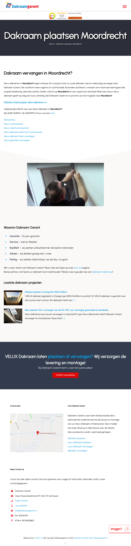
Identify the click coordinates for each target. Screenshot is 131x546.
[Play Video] (65, 184)
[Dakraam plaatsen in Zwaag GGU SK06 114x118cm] (13, 297)
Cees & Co (38, 538)
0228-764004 (21, 501)
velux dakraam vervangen (80, 446)
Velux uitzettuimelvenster (16, 128)
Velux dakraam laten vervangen (19, 136)
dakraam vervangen (77, 450)
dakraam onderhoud (102, 272)
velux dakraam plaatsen (79, 442)
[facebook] (65, 544)
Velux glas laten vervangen (17, 140)
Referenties (9, 119)
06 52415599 (21, 506)
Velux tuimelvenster (13, 124)
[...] (73, 300)
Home (51, 44)
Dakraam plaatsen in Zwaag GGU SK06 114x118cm (46, 292)
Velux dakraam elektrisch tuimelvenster (23, 132)
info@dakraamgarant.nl (26, 510)
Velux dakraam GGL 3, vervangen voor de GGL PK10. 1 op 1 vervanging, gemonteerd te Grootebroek (66, 310)
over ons (78, 267)
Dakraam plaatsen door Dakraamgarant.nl (91, 538)
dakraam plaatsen (76, 438)
